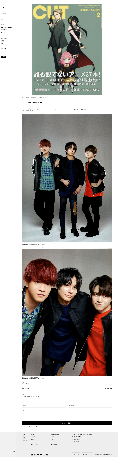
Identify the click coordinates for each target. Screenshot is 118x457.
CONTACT (33, 439)
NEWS (27, 97)
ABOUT (32, 434)
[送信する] (14, 451)
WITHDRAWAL (54, 447)
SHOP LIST (33, 436)
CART (52, 439)
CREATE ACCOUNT (55, 434)
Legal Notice (53, 441)
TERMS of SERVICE (35, 441)
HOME (23, 97)
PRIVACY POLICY (34, 444)
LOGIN (52, 436)
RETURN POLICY (54, 444)
